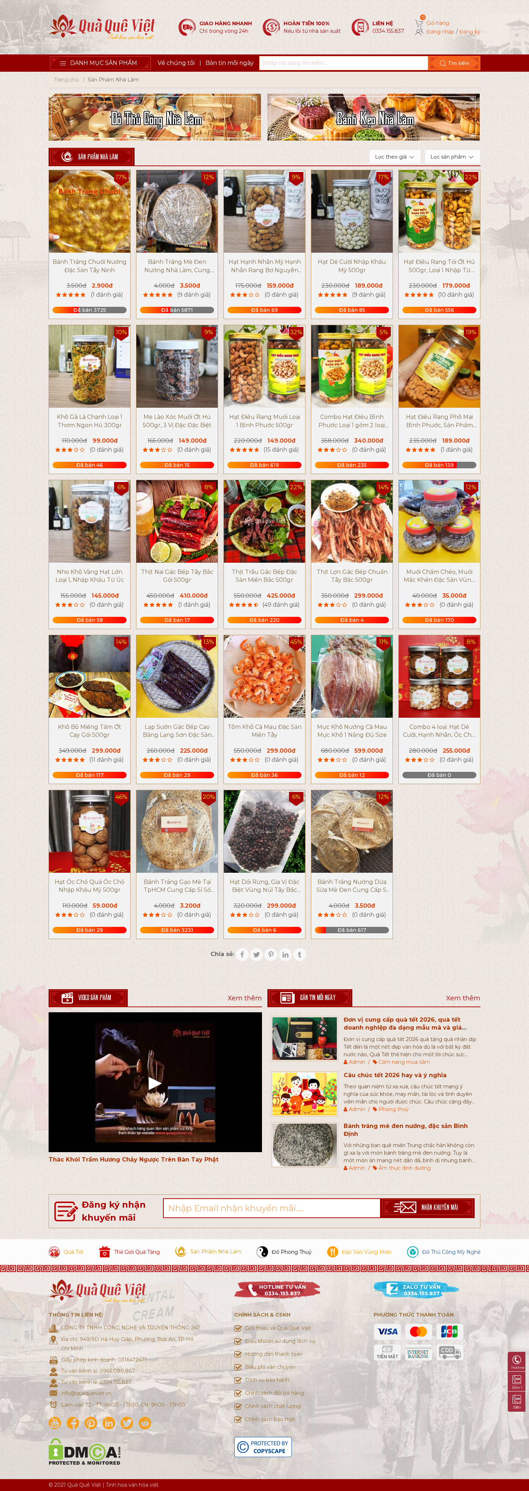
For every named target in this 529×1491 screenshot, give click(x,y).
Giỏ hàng (437, 23)
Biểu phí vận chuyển (270, 1367)
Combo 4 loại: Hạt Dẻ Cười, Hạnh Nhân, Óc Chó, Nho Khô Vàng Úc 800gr (439, 735)
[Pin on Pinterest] (270, 954)
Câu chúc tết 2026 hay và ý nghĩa (395, 1075)
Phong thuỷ (394, 1109)
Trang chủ (66, 79)
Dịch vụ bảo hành (267, 1380)
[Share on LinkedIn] (285, 954)
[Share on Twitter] (256, 954)
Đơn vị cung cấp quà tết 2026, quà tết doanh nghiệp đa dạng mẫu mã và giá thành (403, 1027)
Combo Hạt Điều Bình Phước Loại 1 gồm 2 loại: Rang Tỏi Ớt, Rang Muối (352, 425)
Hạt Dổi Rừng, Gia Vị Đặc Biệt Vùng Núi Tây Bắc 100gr (264, 890)
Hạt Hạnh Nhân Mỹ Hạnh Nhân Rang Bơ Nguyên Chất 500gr (265, 270)
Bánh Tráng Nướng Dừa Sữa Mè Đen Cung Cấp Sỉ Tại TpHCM (352, 890)
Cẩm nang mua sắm (404, 1062)
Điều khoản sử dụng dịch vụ (280, 1341)
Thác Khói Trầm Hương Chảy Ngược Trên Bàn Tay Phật (133, 1159)
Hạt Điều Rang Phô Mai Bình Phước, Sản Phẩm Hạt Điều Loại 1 (439, 425)
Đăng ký (469, 31)
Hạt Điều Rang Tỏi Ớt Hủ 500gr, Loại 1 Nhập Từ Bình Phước (439, 270)
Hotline (518, 1367)
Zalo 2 (517, 1407)
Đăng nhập (440, 31)
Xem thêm (245, 998)
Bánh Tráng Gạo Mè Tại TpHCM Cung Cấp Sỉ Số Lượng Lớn (177, 890)
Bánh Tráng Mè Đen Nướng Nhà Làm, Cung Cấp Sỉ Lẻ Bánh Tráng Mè (177, 270)
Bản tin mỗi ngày (229, 62)
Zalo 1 (517, 1387)
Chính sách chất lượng (273, 1406)
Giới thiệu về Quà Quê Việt (278, 1328)
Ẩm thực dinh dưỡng (405, 1168)
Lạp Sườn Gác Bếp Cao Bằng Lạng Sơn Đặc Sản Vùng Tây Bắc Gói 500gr (177, 735)
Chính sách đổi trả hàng (274, 1393)
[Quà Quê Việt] (103, 26)
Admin (357, 1062)
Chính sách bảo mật (270, 1419)
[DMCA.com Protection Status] (85, 1450)
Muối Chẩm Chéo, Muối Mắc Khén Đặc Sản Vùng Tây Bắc (439, 580)
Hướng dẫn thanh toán (274, 1354)
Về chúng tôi (176, 62)
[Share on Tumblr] (299, 954)
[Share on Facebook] (242, 954)
